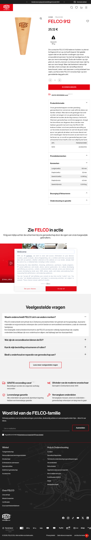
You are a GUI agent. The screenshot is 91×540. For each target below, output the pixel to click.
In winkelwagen (69, 87)
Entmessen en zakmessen (10, 463)
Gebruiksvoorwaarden (64, 535)
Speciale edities (7, 466)
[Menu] (86, 7)
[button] (71, 7)
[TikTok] (73, 518)
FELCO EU (11, 535)
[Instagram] (68, 518)
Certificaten (6, 502)
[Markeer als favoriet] (87, 21)
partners (29, 256)
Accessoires (6, 473)
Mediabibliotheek (53, 484)
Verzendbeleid (52, 463)
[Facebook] (63, 518)
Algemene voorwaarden (26, 435)
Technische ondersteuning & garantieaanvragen (62, 459)
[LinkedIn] (88, 518)
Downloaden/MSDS (54, 477)
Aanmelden (80, 428)
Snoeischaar (6, 459)
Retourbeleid (51, 466)
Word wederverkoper (54, 473)
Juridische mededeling (81, 535)
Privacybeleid (39, 435)
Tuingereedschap (8, 452)
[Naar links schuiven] (27, 2)
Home (50, 17)
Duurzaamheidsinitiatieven (10, 506)
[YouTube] (78, 518)
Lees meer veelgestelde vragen (45, 365)
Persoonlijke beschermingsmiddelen (14, 455)
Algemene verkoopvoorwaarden (57, 470)
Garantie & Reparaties (54, 455)
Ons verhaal (6, 495)
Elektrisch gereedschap (10, 470)
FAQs (49, 481)
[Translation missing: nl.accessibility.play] (11, 263)
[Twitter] (83, 518)
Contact (49, 452)
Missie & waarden (8, 498)
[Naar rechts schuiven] (64, 2)
